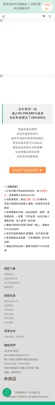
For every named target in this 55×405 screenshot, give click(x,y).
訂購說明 (8, 309)
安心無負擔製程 (12, 282)
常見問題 (8, 318)
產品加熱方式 (11, 301)
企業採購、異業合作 (14, 336)
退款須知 (8, 313)
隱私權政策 (20, 392)
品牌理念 (8, 274)
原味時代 (23, 396)
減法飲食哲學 (11, 278)
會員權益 (8, 305)
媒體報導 (8, 287)
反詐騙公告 (34, 392)
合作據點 (8, 322)
